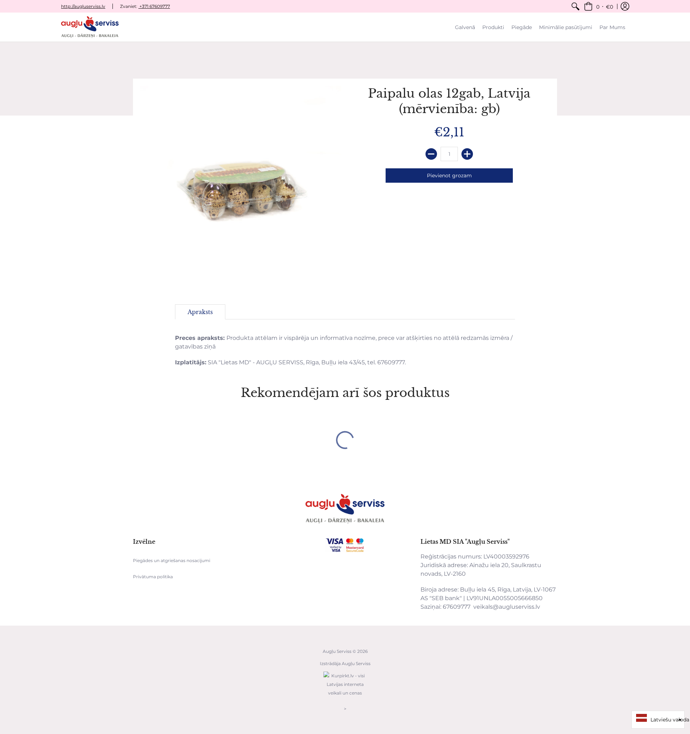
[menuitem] (575, 6)
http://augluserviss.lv (83, 6)
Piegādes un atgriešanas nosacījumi (171, 560)
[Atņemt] (431, 154)
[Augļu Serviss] (90, 27)
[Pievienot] (467, 154)
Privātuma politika (153, 576)
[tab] (200, 311)
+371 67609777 (154, 6)
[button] (598, 6)
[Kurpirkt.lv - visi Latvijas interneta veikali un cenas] (345, 696)
